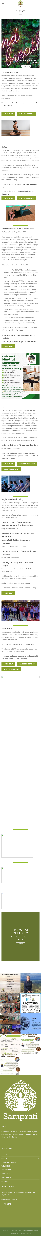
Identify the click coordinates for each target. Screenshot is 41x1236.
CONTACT (5, 1181)
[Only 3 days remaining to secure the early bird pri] (30, 1044)
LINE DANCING (6, 1177)
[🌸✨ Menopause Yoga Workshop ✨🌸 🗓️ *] (10, 1064)
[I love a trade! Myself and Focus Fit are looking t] (30, 1023)
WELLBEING (5, 1166)
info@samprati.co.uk (9, 1199)
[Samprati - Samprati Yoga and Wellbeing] (20, 3)
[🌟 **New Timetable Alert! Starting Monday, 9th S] (10, 1044)
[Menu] (2, 3)
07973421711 (6, 1204)
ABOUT (4, 1154)
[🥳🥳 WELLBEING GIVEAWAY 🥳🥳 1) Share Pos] (30, 1003)
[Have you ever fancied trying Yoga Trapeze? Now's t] (10, 1003)
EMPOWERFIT (6, 1173)
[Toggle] (39, 1158)
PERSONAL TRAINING (9, 1162)
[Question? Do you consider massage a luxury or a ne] (10, 983)
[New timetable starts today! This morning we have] (10, 1023)
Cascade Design (25, 1233)
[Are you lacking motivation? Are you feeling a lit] (30, 983)
